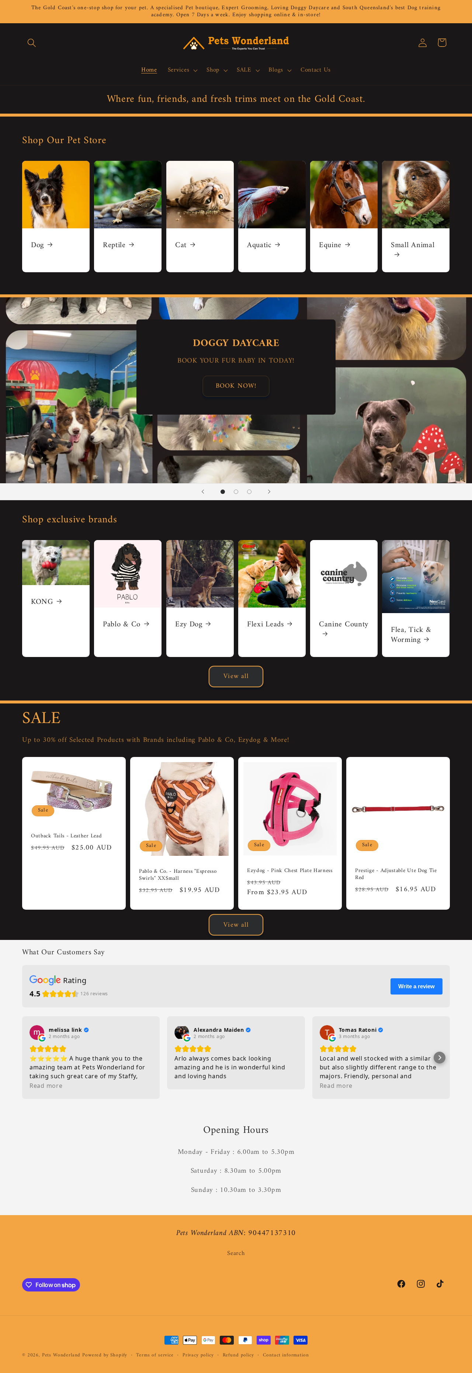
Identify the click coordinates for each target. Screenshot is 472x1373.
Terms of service (154, 1355)
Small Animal (412, 246)
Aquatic (259, 245)
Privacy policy (198, 1355)
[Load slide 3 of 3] (249, 491)
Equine (330, 245)
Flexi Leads (265, 624)
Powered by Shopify (104, 1355)
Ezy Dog (188, 624)
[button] (32, 42)
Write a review (416, 986)
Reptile (114, 245)
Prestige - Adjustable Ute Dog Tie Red (396, 874)
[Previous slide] (203, 492)
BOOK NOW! (236, 386)
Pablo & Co (121, 624)
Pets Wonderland (61, 1355)
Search (235, 1253)
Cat (181, 245)
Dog (37, 245)
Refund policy (238, 1355)
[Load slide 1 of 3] (222, 491)
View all (236, 676)
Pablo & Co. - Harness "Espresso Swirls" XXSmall (177, 875)
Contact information (286, 1355)
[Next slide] (269, 492)
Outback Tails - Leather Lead (66, 836)
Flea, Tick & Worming (411, 635)
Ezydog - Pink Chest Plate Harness (290, 870)
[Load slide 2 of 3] (236, 491)
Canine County (343, 625)
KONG (42, 602)
